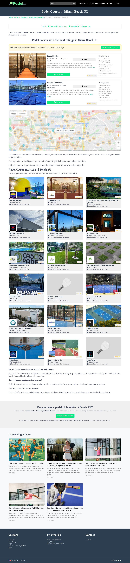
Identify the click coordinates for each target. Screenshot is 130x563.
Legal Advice (51, 542)
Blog (10, 548)
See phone (59, 74)
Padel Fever (91, 360)
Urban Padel (13, 360)
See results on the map (65, 131)
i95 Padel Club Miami (16, 234)
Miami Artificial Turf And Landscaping (100, 265)
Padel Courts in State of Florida (32, 17)
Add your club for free (65, 416)
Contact (88, 540)
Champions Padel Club (95, 297)
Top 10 (43, 26)
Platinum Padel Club (55, 234)
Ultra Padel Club (54, 200)
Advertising (12, 542)
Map (85, 59)
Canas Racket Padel (16, 297)
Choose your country (18, 560)
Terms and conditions (54, 540)
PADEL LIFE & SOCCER (55, 329)
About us (11, 540)
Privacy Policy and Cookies (55, 544)
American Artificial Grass (57, 265)
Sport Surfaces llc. (55, 360)
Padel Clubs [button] (82, 4)
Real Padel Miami (15, 200)
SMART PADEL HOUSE (55, 297)
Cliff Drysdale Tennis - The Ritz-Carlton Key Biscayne (102, 201)
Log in (118, 4)
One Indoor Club (92, 234)
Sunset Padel (52, 56)
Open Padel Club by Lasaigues (20, 329)
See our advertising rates (110, 48)
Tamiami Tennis (92, 329)
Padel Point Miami (54, 83)
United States (13, 17)
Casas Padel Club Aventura (19, 265)
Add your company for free (101, 4)
